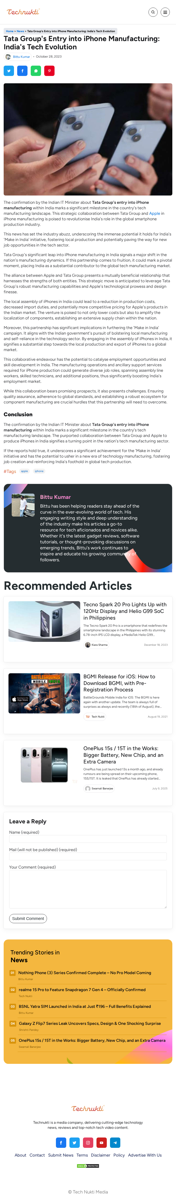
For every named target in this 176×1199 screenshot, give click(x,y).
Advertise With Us (145, 1155)
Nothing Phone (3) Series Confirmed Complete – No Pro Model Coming (84, 972)
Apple (154, 213)
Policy (119, 1155)
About (20, 1155)
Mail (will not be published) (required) (43, 849)
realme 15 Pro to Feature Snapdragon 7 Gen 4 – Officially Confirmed (82, 989)
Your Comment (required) (32, 867)
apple (24, 471)
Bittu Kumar (21, 57)
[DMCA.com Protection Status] (88, 1166)
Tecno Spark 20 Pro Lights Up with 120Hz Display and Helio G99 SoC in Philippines (125, 611)
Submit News (60, 1155)
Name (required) (24, 832)
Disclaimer (100, 1155)
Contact (37, 1155)
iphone (39, 471)
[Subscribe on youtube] (101, 1143)
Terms (82, 1155)
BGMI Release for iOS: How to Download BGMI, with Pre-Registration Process (119, 683)
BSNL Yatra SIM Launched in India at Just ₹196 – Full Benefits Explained (85, 1006)
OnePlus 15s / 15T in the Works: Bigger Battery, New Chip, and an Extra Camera (123, 755)
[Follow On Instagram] (88, 1143)
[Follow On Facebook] (61, 1143)
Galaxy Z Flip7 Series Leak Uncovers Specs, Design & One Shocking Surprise (90, 1023)
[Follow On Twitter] (74, 1143)
